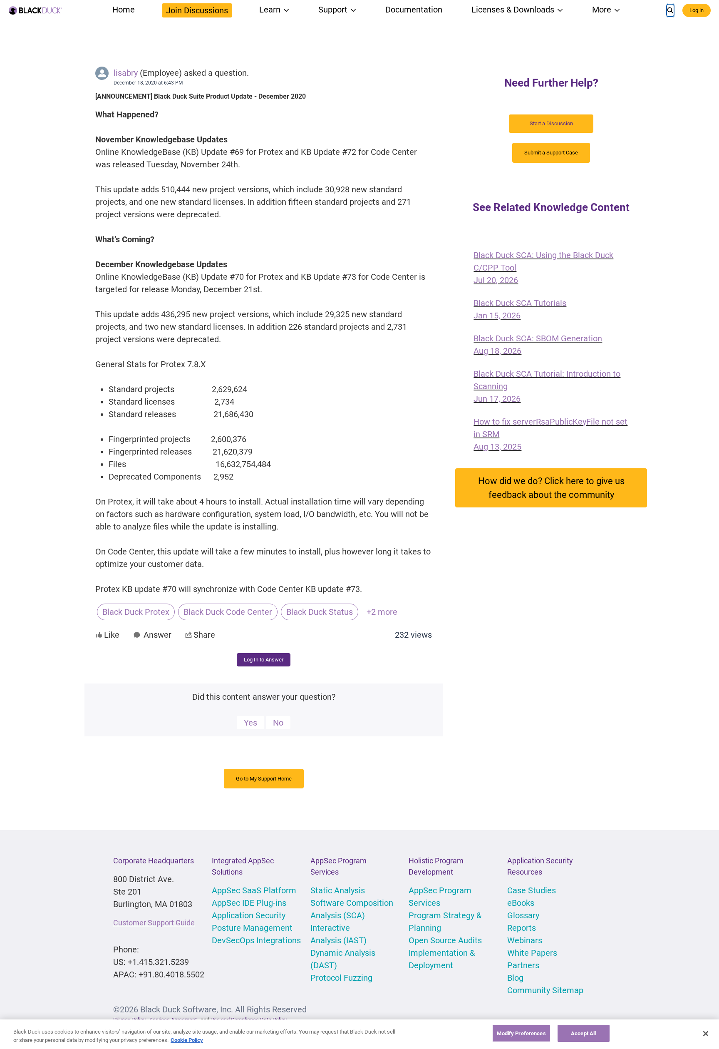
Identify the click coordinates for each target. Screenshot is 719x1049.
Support (332, 10)
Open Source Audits (445, 940)
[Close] (706, 1033)
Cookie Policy (187, 1040)
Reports (521, 928)
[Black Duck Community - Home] (35, 10)
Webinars (524, 940)
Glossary (523, 915)
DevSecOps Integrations (256, 940)
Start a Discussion (551, 123)
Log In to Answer (263, 659)
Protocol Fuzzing (341, 978)
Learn (269, 10)
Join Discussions (197, 10)
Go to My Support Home (264, 779)
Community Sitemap (545, 990)
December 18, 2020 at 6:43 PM (148, 83)
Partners (523, 965)
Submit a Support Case (551, 152)
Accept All (583, 1033)
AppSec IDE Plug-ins (249, 903)
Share (204, 635)
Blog (515, 978)
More (601, 10)
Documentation (413, 10)
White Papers (532, 953)
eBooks (520, 903)
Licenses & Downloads (512, 10)
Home (123, 10)
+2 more (382, 612)
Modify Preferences (521, 1033)
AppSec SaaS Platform (254, 890)
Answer (157, 634)
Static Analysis (337, 890)
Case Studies (531, 890)
